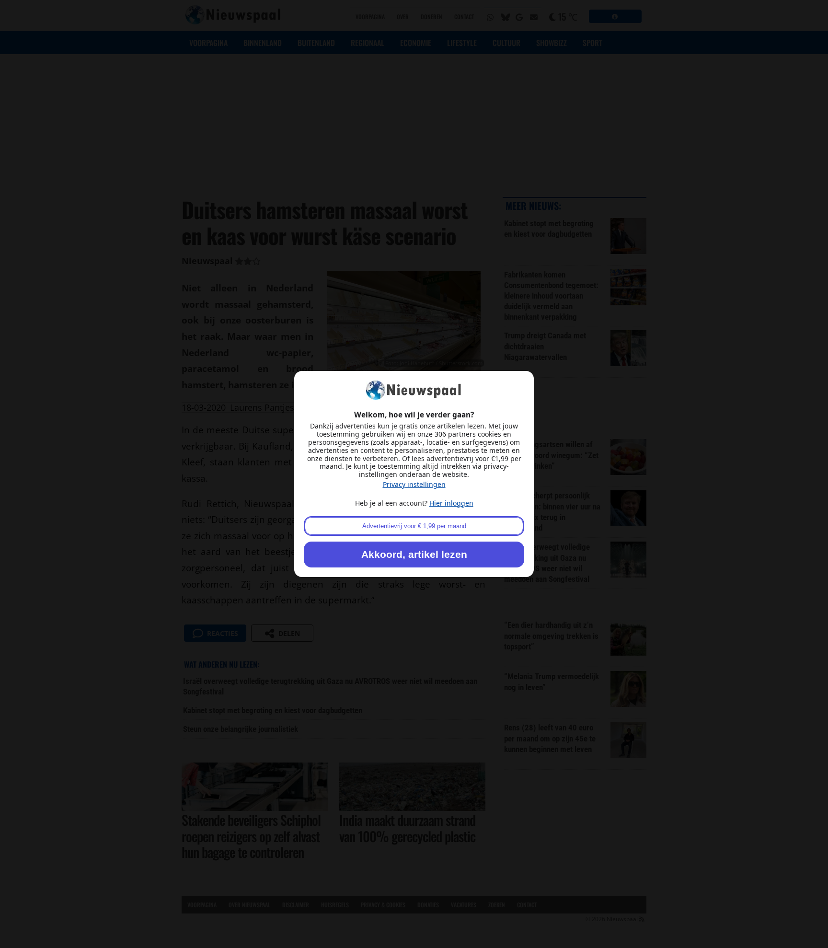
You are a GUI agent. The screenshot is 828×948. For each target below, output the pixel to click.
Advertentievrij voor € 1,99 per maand (414, 526)
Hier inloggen (451, 503)
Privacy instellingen (414, 484)
